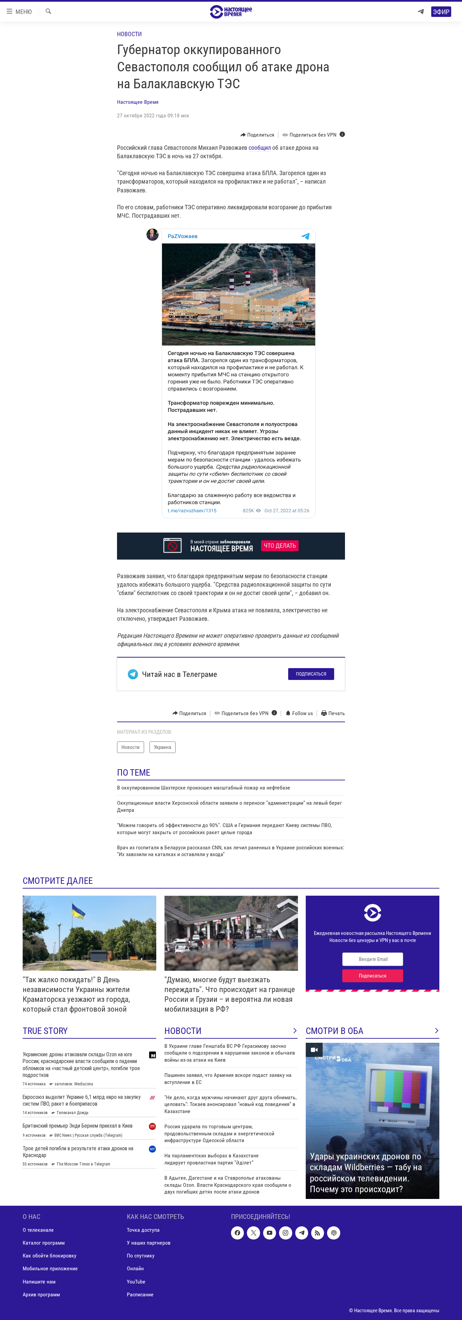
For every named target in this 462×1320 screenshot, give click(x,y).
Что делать (280, 545)
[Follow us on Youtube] (269, 1233)
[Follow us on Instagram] (285, 1233)
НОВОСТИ (183, 1031)
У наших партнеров (148, 1243)
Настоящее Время (138, 102)
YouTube (136, 1281)
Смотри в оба (335, 1031)
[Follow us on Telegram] (301, 1233)
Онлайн (135, 1269)
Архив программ (41, 1294)
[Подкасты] (333, 1233)
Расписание (140, 1294)
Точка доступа (143, 1230)
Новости (129, 34)
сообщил (260, 147)
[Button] (257, 135)
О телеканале (38, 1230)
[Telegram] (420, 11)
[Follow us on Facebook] (237, 1233)
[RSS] (317, 1233)
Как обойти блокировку (49, 1256)
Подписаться (311, 674)
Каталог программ (44, 1243)
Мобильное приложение (50, 1269)
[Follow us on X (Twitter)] (253, 1233)
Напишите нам (39, 1281)
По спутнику (141, 1256)
